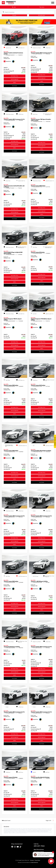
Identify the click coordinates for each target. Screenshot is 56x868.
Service (42, 7)
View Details (14, 85)
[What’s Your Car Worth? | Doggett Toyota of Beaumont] (28, 21)
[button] (26, 35)
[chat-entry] (51, 861)
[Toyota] (3, 2)
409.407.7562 (39, 846)
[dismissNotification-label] (53, 852)
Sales (14, 7)
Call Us (14, 82)
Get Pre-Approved (14, 79)
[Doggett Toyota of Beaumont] (11, 2)
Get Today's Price (14, 75)
